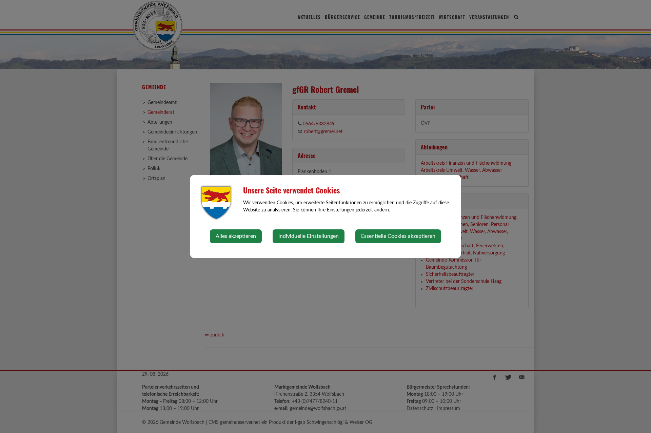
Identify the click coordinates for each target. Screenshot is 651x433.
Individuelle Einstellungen (308, 236)
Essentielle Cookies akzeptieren (398, 236)
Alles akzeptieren (236, 236)
